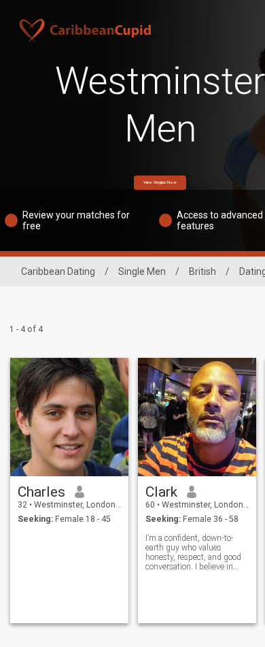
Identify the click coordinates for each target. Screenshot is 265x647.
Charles (41, 492)
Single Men (142, 271)
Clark (161, 492)
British (202, 271)
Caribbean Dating (58, 271)
